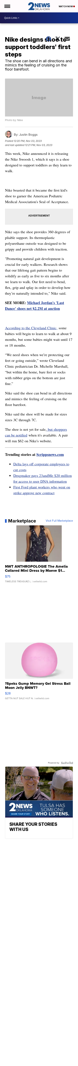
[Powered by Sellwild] (67, 762)
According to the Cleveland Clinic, (31, 327)
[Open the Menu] (7, 6)
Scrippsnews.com (50, 454)
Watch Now (66, 6)
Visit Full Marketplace (59, 520)
